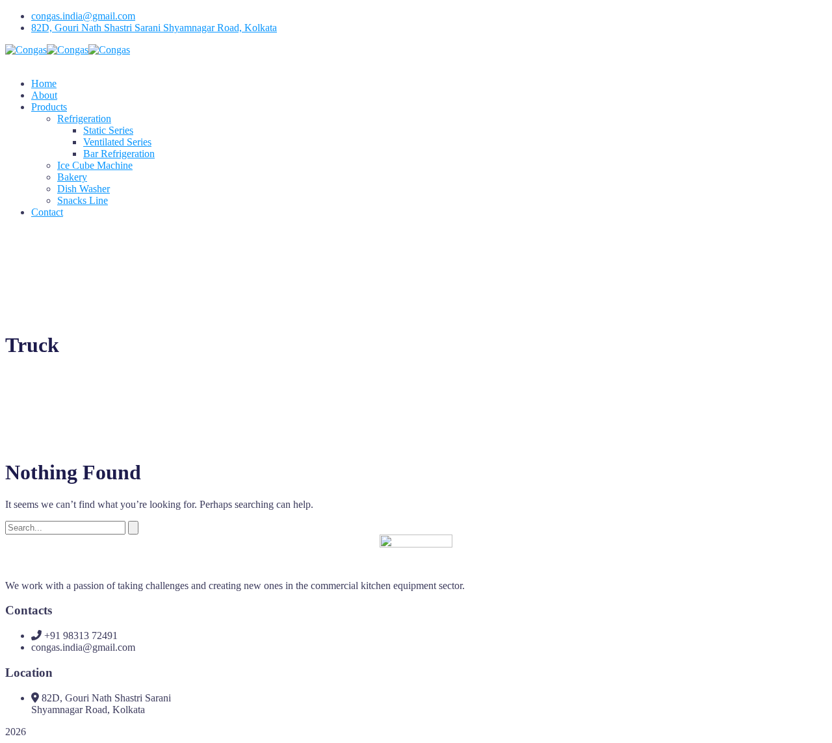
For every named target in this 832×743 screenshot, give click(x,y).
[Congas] (26, 49)
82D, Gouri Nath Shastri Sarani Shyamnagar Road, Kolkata (154, 27)
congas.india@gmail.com (83, 15)
